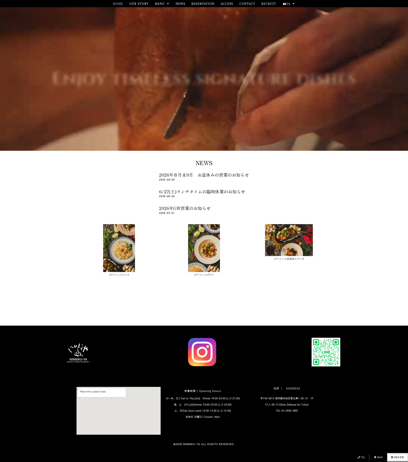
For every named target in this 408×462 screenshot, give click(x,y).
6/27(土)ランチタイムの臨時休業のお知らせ (202, 191)
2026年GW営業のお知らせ (185, 208)
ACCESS (227, 4)
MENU (160, 4)
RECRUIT (268, 4)
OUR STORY (139, 4)
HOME (118, 4)
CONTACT (247, 4)
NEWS (180, 4)
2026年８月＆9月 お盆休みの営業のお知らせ (204, 175)
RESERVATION (203, 4)
